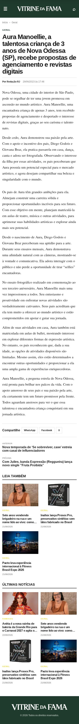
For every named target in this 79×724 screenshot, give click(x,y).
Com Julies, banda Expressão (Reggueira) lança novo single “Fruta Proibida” (37, 463)
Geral (14, 22)
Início (5, 22)
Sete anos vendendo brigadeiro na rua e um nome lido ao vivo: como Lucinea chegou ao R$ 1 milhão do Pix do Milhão (18, 522)
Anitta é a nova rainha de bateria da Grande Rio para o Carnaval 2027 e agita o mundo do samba (19, 629)
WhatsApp (29, 430)
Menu (5, 9)
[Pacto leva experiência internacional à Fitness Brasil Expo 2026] (20, 542)
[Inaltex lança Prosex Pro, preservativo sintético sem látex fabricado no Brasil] (59, 495)
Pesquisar (74, 9)
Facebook (46, 430)
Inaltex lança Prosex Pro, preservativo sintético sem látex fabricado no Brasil (58, 519)
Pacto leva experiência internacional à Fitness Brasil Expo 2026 (16, 566)
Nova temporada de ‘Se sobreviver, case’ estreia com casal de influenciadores (37, 449)
